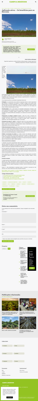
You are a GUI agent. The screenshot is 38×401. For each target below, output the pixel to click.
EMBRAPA (3, 373)
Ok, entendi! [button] (10, 397)
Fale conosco (22, 370)
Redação (5, 39)
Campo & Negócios (7, 38)
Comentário (4, 211)
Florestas (12, 8)
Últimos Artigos (7, 8)
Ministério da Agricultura (6, 375)
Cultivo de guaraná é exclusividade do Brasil (12, 176)
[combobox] (4, 249)
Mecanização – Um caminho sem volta (11, 177)
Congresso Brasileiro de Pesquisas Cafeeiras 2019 (14, 178)
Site (2, 234)
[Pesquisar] (9, 249)
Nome (3, 224)
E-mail (3, 229)
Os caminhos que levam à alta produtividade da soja (14, 175)
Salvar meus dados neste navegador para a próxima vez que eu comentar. (17, 238)
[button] (2, 2)
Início (3, 8)
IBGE (3, 370)
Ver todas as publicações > (7, 296)
